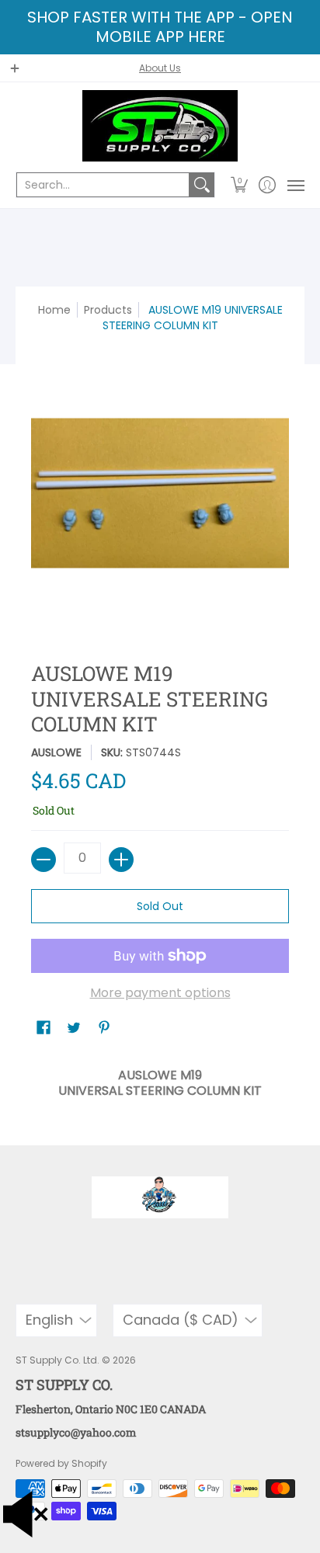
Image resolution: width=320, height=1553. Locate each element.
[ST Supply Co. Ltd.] (160, 125)
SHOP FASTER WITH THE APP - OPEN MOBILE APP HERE (160, 26)
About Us (160, 68)
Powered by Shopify (61, 1463)
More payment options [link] (160, 993)
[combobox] (103, 184)
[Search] (202, 184)
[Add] (121, 859)
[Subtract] (43, 859)
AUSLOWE (56, 752)
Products (108, 310)
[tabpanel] (160, 1079)
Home (54, 310)
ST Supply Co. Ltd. (57, 1360)
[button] (239, 184)
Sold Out (160, 906)
